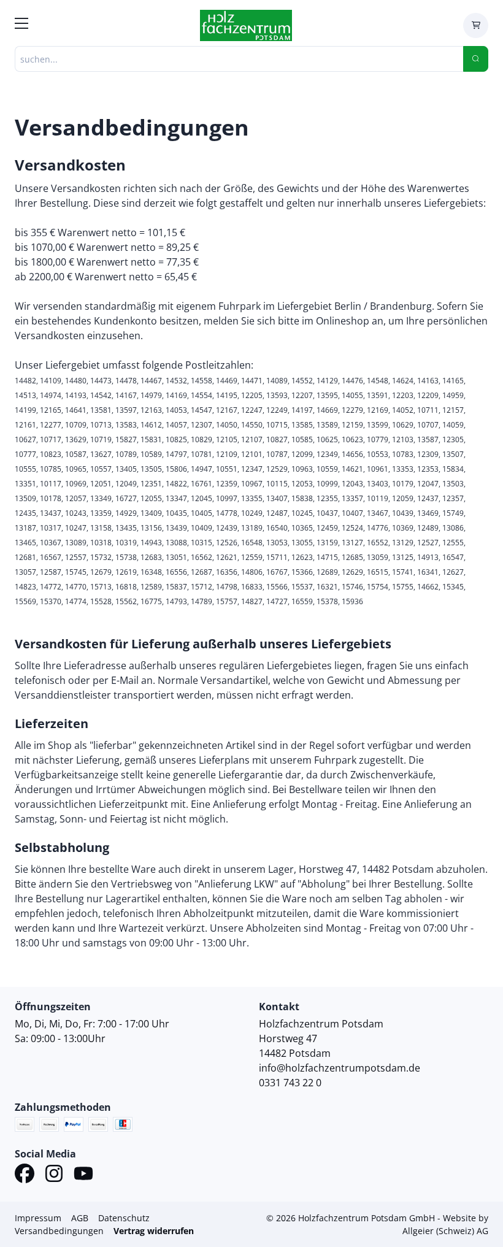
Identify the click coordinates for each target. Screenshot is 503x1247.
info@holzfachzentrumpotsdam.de (339, 1068)
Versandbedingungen (59, 1231)
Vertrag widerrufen (153, 1231)
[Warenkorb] (475, 25)
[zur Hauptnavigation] (21, 25)
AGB (79, 1218)
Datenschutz (124, 1218)
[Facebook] (24, 1175)
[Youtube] (83, 1175)
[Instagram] (54, 1175)
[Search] (475, 59)
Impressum (38, 1218)
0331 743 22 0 (290, 1082)
